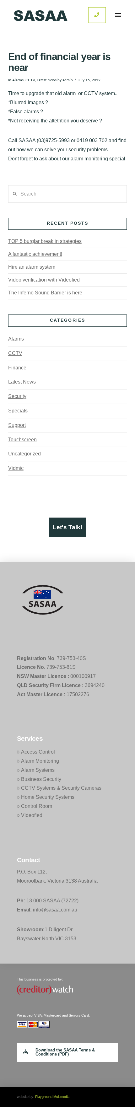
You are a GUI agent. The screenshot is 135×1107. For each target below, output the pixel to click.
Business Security (41, 779)
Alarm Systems (38, 770)
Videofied (31, 815)
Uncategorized (24, 453)
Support (17, 425)
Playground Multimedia (52, 1097)
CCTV (30, 80)
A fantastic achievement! (35, 254)
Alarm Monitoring (40, 761)
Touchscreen (22, 439)
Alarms (18, 80)
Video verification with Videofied (44, 279)
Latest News (47, 80)
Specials (18, 410)
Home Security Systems (47, 797)
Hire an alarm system (31, 267)
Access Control (38, 752)
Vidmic (16, 468)
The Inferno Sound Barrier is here (45, 292)
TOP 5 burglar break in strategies (45, 241)
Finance (17, 367)
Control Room (36, 806)
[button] (118, 15)
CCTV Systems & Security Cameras (61, 788)
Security (17, 396)
